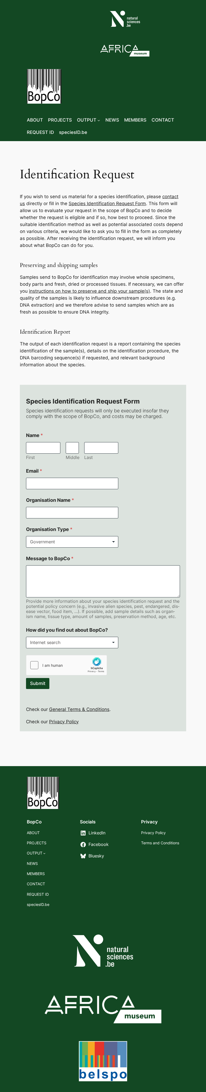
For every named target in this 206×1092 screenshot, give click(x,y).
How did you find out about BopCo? (67, 630)
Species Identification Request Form (107, 203)
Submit (37, 683)
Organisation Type (49, 529)
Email (34, 471)
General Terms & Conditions (79, 709)
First (30, 457)
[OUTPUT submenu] (98, 120)
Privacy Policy (64, 721)
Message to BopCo (49, 558)
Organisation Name (50, 500)
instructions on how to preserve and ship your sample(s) (89, 291)
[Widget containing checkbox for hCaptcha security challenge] (66, 665)
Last (88, 457)
